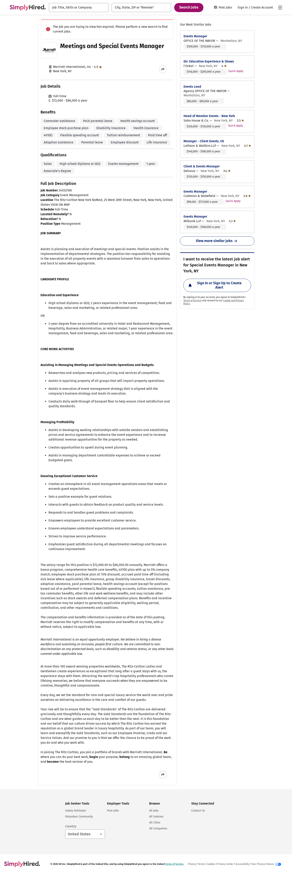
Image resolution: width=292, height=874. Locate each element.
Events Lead (192, 86)
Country (70, 826)
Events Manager (195, 36)
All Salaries (156, 816)
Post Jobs (225, 7)
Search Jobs (188, 7)
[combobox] (78, 7)
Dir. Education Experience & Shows (209, 61)
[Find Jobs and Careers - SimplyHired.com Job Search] (28, 8)
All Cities (154, 822)
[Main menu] (280, 7)
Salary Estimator (75, 810)
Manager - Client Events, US (204, 141)
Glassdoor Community (79, 816)
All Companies (158, 828)
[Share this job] (163, 69)
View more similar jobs (214, 241)
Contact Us (198, 810)
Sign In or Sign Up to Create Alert (219, 285)
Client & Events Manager (202, 166)
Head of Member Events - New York (209, 116)
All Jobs (154, 810)
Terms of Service (192, 300)
